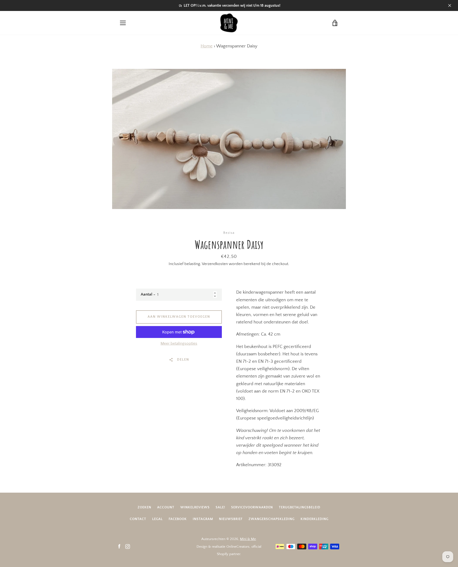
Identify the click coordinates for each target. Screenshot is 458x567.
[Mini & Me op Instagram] (127, 546)
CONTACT (138, 519)
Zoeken (144, 507)
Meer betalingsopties (179, 343)
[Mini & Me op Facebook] (119, 546)
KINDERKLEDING (314, 519)
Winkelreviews (195, 507)
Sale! (220, 507)
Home (207, 46)
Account (165, 507)
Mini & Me (248, 539)
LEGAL (157, 519)
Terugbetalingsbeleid (299, 507)
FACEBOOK (178, 519)
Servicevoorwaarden (252, 507)
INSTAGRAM (203, 519)
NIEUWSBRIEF (231, 519)
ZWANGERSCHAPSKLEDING (272, 519)
